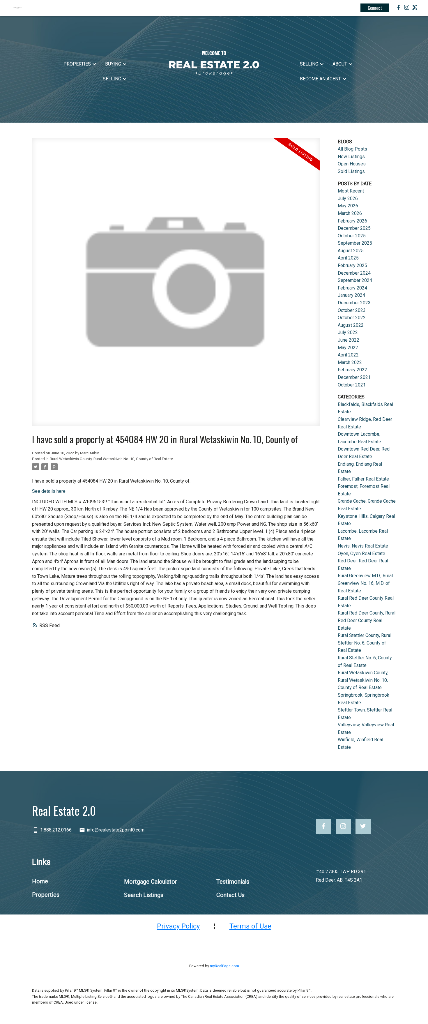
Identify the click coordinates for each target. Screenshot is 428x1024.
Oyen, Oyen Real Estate (361, 553)
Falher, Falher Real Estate (363, 479)
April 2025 (348, 258)
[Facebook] (398, 8)
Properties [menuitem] (77, 64)
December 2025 (354, 228)
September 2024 (355, 280)
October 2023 (352, 310)
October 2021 (352, 385)
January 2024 (351, 295)
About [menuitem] (340, 64)
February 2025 (352, 265)
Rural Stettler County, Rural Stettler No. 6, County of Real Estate (364, 643)
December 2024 (354, 273)
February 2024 (352, 288)
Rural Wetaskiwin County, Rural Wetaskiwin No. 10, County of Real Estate (111, 459)
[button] (323, 826)
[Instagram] (406, 8)
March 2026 (350, 213)
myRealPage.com (224, 966)
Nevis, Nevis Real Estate (363, 546)
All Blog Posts (352, 149)
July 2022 (348, 332)
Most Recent (351, 191)
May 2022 (348, 347)
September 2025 (355, 243)
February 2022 (352, 369)
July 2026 (348, 198)
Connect (375, 7)
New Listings (351, 156)
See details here (49, 491)
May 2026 (348, 206)
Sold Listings (351, 171)
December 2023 (354, 303)
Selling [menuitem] (112, 79)
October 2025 (352, 236)
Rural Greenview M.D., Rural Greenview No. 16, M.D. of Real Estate (365, 583)
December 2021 (354, 377)
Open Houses (352, 164)
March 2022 (350, 362)
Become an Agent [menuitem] (320, 79)
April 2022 (348, 355)
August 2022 (351, 325)
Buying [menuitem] (113, 64)
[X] (415, 8)
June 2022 (348, 340)
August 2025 (351, 250)
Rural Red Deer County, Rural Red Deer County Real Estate (366, 620)
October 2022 (352, 317)
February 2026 (352, 221)
